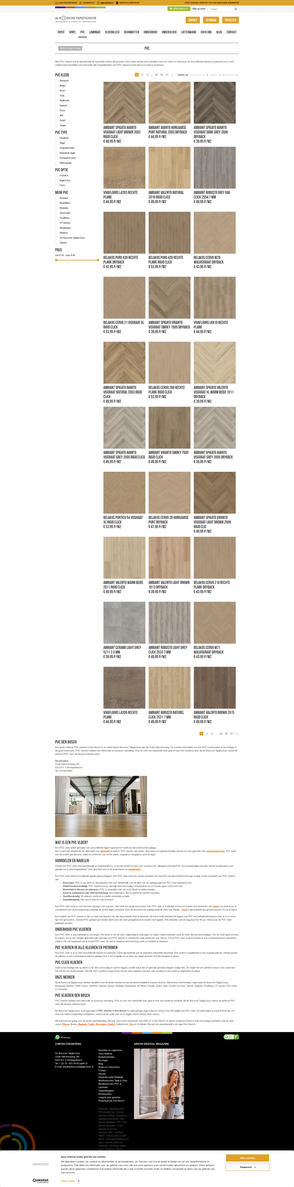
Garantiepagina (106, 1090)
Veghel (111, 1024)
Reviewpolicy (105, 1094)
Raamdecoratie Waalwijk (110, 1077)
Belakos (64, 232)
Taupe (63, 125)
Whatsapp (65, 1037)
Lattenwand (188, 32)
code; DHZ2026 (191, 3)
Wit (61, 115)
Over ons (206, 32)
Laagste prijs (215, 74)
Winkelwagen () (180, 8)
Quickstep (65, 213)
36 (161, 75)
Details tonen (68, 1181)
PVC (119, 1122)
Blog (219, 32)
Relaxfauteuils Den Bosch (111, 1100)
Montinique (65, 228)
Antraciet (64, 80)
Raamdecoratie (117, 1108)
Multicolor (64, 100)
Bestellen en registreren (110, 1050)
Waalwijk (82, 1024)
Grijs (62, 95)
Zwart (62, 120)
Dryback (64, 175)
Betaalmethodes (106, 1057)
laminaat (105, 851)
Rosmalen (101, 1024)
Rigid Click (65, 180)
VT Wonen (65, 222)
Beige (62, 85)
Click (62, 185)
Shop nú (204, 3)
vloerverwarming (215, 851)
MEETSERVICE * (107, 3)
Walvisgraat (65, 163)
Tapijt (61, 32)
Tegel (62, 143)
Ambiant (64, 198)
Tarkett (63, 242)
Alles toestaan (247, 1158)
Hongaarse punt (68, 157)
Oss (131, 1024)
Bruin (62, 90)
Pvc (82, 32)
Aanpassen (246, 1167)
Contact (192, 20)
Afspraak (211, 20)
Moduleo (64, 208)
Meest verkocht (198, 74)
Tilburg (65, 1024)
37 (167, 75)
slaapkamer (134, 869)
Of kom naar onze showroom (224, 3)
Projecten (230, 20)
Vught (91, 1024)
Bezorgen (103, 1060)
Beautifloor (65, 203)
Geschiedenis (105, 1053)
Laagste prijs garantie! (109, 1097)
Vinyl (72, 32)
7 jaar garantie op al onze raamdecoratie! (110, 1128)
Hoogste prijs (232, 74)
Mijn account (198, 8)
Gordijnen (103, 1108)
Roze (62, 110)
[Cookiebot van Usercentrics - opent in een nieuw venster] (40, 1181)
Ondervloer (169, 32)
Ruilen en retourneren (109, 1067)
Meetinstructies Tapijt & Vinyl (112, 1080)
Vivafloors (65, 218)
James (216, 906)
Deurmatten (131, 32)
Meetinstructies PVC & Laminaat (109, 1086)
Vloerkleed (112, 32)
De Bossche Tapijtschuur (72, 237)
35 (156, 75)
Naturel (63, 105)
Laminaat (95, 32)
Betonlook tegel (67, 153)
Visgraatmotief (67, 148)
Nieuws (102, 1073)
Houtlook (64, 138)
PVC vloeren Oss (106, 1112)
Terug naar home (70, 48)
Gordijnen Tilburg (113, 1149)
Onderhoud (150, 32)
